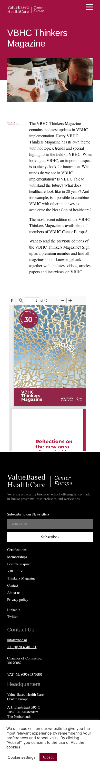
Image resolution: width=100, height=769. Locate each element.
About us (14, 592)
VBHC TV (15, 571)
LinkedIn (14, 609)
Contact (12, 585)
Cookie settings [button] (22, 757)
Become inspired (19, 564)
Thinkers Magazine (21, 578)
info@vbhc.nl (17, 639)
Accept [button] (48, 757)
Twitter (12, 616)
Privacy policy (17, 599)
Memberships (17, 557)
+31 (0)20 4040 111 (21, 646)
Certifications (17, 549)
